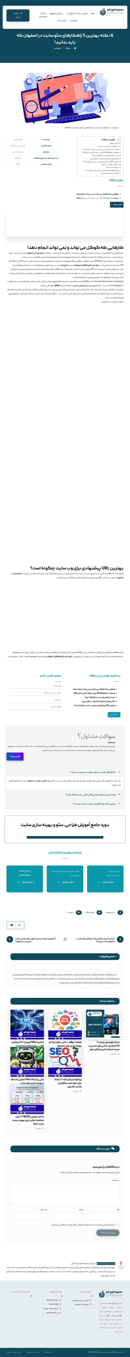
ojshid (37, 325)
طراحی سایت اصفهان (80, 1300)
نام (118, 1209)
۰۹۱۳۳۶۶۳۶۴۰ (52, 1300)
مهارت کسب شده (112, 167)
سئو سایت (70, 912)
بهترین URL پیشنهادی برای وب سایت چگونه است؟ (101, 162)
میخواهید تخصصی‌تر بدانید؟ (108, 146)
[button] (65, 228)
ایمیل (81, 1209)
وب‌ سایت (43, 1209)
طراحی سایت (116, 1315)
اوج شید (63, 265)
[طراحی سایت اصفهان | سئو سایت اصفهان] (111, 11)
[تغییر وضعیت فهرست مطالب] (118, 140)
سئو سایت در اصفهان (35, 253)
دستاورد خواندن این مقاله (110, 164)
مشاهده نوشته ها (110, 956)
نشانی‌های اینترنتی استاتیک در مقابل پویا (104, 158)
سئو (108, 1315)
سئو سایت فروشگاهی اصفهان (86, 265)
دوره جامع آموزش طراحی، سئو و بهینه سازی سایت (102, 170)
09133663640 (93, 1352)
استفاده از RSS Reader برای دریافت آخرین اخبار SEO (101, 152)
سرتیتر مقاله (114, 143)
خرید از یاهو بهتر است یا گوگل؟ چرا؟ (105, 155)
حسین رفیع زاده (110, 912)
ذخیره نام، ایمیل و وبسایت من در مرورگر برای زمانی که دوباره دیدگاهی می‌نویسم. (83, 1224)
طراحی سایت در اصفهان (37, 781)
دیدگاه (116, 1180)
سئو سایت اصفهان (82, 1304)
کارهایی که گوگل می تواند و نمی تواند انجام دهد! (101, 149)
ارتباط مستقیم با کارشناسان (109, 173)
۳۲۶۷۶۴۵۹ (53, 1304)
